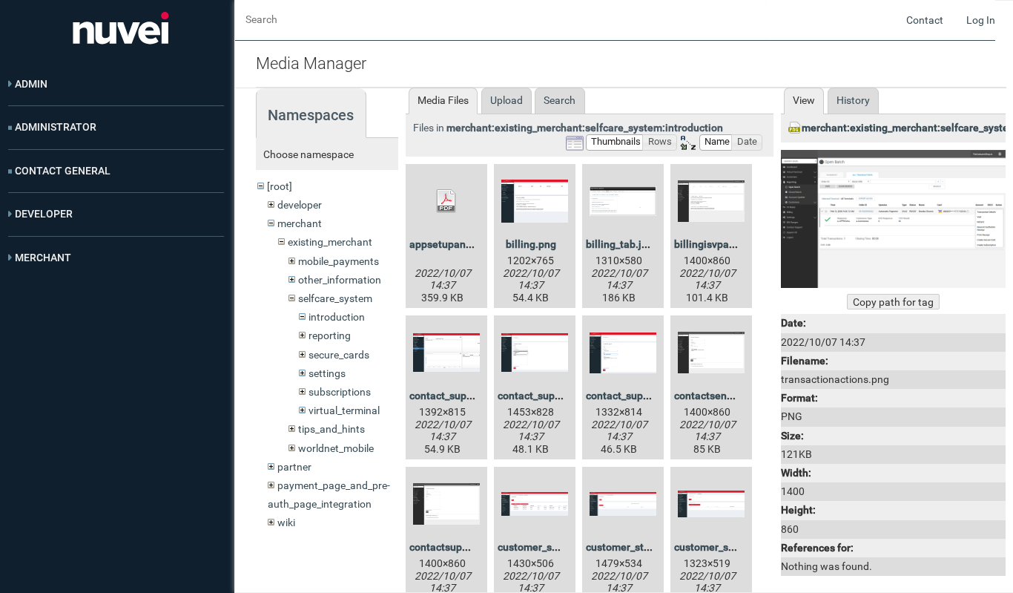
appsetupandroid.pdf (459, 244)
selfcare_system (335, 298)
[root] (279, 186)
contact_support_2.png (551, 396)
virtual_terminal (344, 410)
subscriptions (339, 392)
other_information (339, 280)
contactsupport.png (455, 547)
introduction (336, 317)
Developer (44, 214)
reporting (329, 335)
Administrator (55, 127)
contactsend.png (713, 396)
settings (327, 373)
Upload (506, 100)
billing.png (531, 244)
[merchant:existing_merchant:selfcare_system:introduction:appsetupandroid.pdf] (446, 201)
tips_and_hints (331, 429)
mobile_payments (338, 261)
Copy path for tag (893, 302)
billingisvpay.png (714, 244)
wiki (286, 522)
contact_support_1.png (463, 396)
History (853, 100)
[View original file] (893, 218)
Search (559, 100)
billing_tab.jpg (619, 244)
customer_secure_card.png (561, 547)
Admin (31, 84)
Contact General (62, 171)
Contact (924, 20)
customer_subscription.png (738, 547)
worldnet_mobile (336, 448)
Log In (980, 20)
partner (294, 467)
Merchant (43, 257)
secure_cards (338, 355)
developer (299, 205)
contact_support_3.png (639, 396)
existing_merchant (330, 242)
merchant (299, 223)
